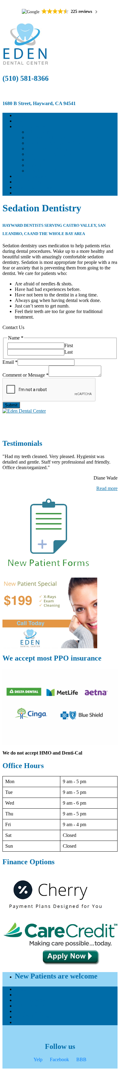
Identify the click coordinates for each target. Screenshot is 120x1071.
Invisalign (36, 165)
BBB (81, 1059)
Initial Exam (39, 132)
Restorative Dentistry (47, 148)
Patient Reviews (30, 176)
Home (21, 115)
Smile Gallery (28, 181)
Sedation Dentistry (45, 170)
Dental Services (30, 126)
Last (68, 352)
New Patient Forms (33, 187)
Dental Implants (42, 159)
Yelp (38, 1059)
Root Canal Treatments (49, 154)
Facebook (59, 1059)
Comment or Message (25, 375)
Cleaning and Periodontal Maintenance (64, 137)
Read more (107, 488)
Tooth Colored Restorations (54, 143)
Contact (22, 192)
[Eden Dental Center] (60, 411)
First (68, 345)
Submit (11, 405)
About (21, 121)
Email (10, 362)
